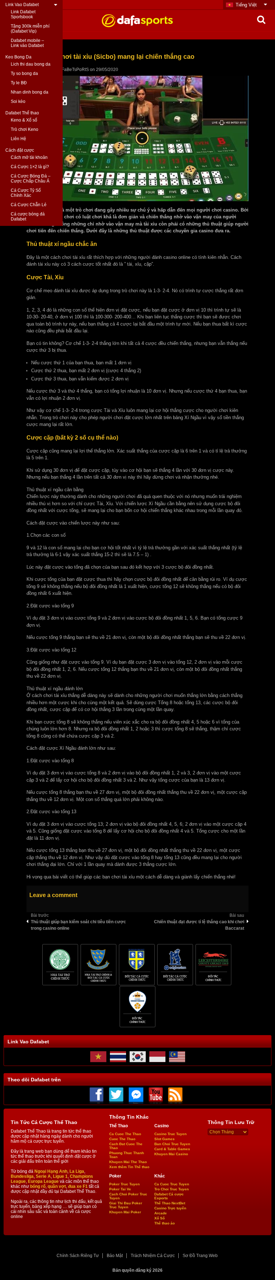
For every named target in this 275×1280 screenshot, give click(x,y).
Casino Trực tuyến (170, 1208)
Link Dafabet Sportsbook (23, 14)
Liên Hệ (18, 138)
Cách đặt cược (19, 150)
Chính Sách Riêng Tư (78, 1255)
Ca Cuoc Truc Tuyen (171, 1184)
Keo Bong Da (18, 57)
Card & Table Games (172, 1149)
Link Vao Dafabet (22, 4)
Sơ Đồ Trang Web (200, 1255)
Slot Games (164, 1139)
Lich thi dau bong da (30, 64)
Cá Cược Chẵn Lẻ (29, 204)
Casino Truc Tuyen (170, 1134)
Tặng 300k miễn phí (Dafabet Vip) (30, 29)
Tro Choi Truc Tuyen (171, 1189)
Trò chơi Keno (24, 129)
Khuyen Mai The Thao (128, 1162)
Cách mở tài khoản (29, 157)
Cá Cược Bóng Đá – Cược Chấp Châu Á (30, 179)
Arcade (160, 1213)
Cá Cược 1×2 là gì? (30, 166)
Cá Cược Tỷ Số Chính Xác (26, 193)
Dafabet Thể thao (22, 112)
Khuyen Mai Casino (171, 1154)
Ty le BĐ (19, 82)
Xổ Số (159, 1218)
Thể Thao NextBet (169, 1203)
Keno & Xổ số (24, 120)
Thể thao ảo (164, 1223)
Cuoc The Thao (122, 1139)
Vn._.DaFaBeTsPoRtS (67, 69)
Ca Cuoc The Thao (125, 1134)
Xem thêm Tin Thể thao (129, 1167)
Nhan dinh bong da (29, 92)
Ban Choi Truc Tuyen (172, 1144)
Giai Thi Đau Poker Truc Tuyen (125, 1205)
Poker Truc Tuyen (124, 1184)
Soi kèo (18, 101)
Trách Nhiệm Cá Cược (153, 1255)
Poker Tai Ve (120, 1189)
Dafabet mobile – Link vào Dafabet (27, 43)
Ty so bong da (24, 73)
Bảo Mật (115, 1255)
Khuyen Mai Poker (125, 1212)
